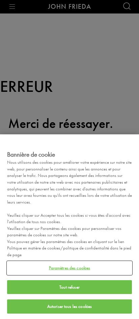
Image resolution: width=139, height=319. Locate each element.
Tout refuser (69, 287)
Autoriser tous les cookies (69, 306)
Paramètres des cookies (69, 267)
